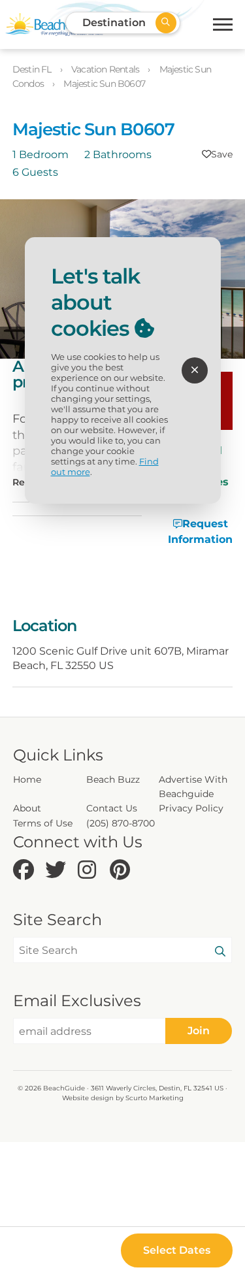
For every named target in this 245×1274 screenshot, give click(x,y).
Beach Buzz (113, 779)
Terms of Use (43, 823)
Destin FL (33, 69)
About (27, 808)
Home (27, 779)
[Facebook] (26, 870)
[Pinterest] (122, 870)
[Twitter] (58, 870)
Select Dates (176, 1250)
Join (199, 1030)
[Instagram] (90, 870)
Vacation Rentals (106, 69)
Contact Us (111, 808)
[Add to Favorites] (217, 154)
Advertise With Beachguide (193, 787)
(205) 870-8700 (120, 823)
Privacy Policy (191, 808)
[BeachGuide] (54, 24)
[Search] (220, 952)
